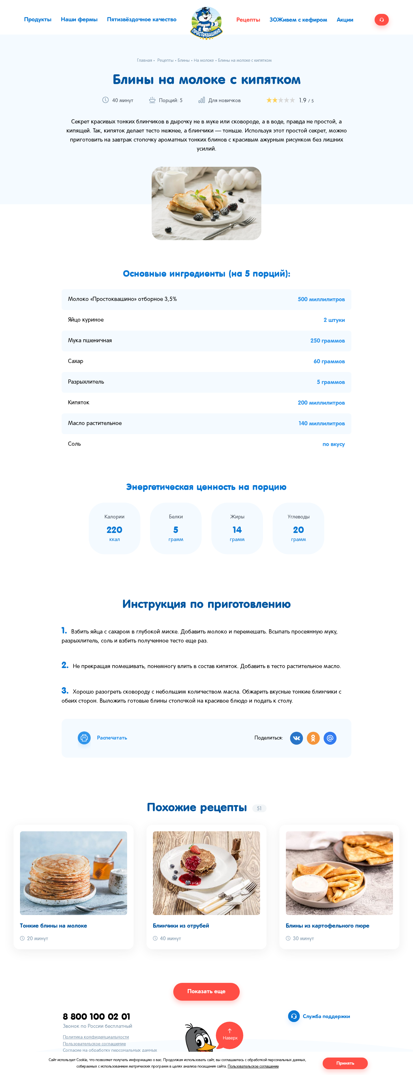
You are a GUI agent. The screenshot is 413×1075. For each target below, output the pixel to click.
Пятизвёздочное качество (141, 20)
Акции (345, 20)
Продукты (37, 20)
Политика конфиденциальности (96, 1037)
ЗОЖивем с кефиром (298, 20)
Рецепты (248, 20)
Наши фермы (79, 20)
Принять (345, 1063)
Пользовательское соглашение (94, 1044)
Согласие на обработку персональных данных (110, 1050)
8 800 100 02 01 (96, 1016)
